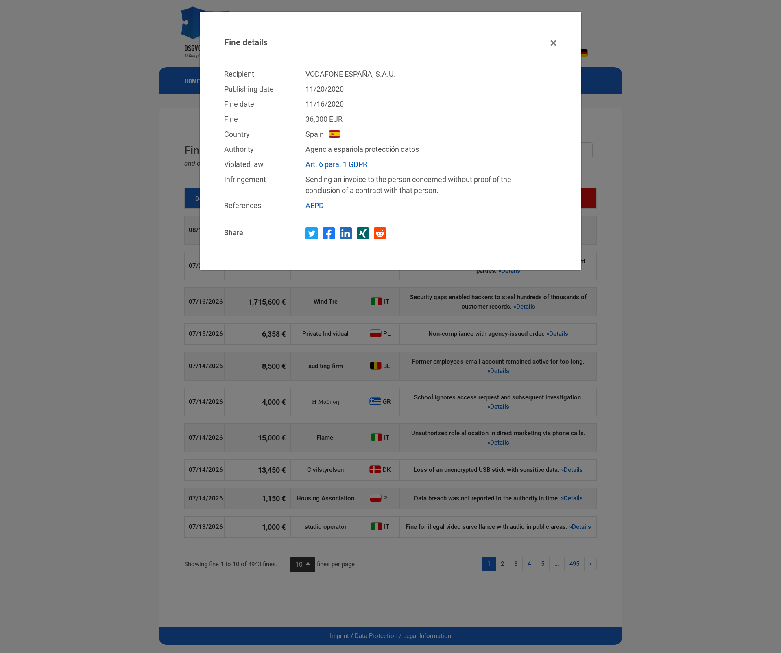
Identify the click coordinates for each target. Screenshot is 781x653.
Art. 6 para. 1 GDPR (336, 164)
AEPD (314, 205)
